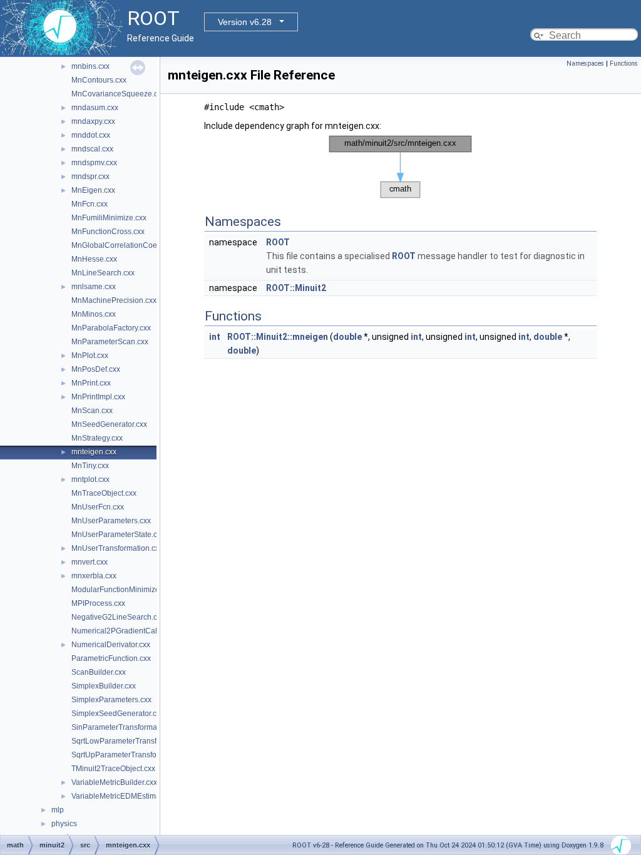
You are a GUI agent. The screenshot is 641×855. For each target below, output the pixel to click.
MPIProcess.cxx (98, 603)
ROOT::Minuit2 (296, 288)
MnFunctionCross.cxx (108, 231)
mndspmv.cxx (94, 162)
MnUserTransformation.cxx (117, 548)
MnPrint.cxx (91, 383)
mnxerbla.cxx (93, 575)
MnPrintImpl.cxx (98, 396)
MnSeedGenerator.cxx (109, 424)
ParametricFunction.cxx (111, 658)
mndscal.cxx (92, 149)
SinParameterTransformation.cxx (127, 727)
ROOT (278, 242)
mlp (57, 810)
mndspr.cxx (90, 176)
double (347, 337)
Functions (624, 63)
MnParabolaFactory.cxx (111, 328)
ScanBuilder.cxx (98, 672)
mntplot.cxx (90, 479)
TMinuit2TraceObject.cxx (113, 768)
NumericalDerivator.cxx (110, 644)
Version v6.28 (245, 22)
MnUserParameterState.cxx (118, 534)
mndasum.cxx (94, 107)
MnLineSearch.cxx (103, 273)
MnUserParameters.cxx (111, 520)
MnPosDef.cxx (95, 369)
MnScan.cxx (92, 410)
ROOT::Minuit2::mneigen (277, 337)
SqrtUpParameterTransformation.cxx (133, 754)
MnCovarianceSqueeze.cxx (118, 94)
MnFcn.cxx (89, 204)
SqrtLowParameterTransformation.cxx (135, 741)
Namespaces (585, 63)
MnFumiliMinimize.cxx (108, 217)
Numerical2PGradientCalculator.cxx (132, 631)
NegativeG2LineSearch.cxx (118, 617)
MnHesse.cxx (94, 259)
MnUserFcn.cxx (97, 507)
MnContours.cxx (98, 80)
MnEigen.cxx (93, 190)
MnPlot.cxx (89, 355)
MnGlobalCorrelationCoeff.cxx (122, 245)
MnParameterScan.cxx (109, 341)
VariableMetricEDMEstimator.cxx (126, 796)
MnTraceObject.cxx (103, 493)
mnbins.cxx (90, 66)
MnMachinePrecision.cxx (113, 300)
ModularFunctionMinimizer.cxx (123, 589)
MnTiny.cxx (90, 465)
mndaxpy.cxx (93, 121)
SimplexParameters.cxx (111, 699)
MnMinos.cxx (93, 314)
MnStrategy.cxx (97, 438)
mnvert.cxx (89, 562)
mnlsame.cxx (93, 286)
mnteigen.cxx (93, 452)
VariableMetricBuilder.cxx (114, 782)
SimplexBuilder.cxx (103, 686)
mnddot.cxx (90, 135)
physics (64, 823)
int (214, 337)
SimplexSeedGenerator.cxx (117, 713)
